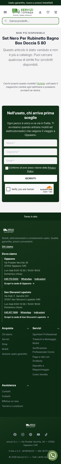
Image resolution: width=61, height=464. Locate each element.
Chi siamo (7, 246)
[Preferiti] (48, 12)
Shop (4, 344)
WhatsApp (26, 279)
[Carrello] (56, 12)
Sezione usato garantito (14, 353)
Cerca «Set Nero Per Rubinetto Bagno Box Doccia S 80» (30, 74)
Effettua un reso (10, 401)
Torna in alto (30, 216)
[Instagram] (23, 434)
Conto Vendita (40, 374)
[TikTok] (46, 434)
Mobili (5, 349)
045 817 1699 (11, 312)
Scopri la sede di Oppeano (17, 283)
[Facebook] (15, 434)
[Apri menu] (5, 12)
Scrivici (41, 83)
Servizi (5, 339)
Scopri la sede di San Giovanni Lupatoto (25, 317)
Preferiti (6, 396)
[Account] (40, 12)
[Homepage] (22, 12)
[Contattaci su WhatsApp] (52, 455)
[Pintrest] (31, 434)
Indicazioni (39, 279)
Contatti (6, 391)
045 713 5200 (11, 279)
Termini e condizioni (12, 406)
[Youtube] (38, 434)
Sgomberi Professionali (45, 334)
